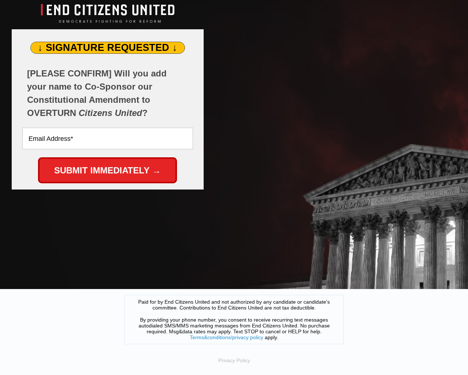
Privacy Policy (234, 360)
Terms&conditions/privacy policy (226, 337)
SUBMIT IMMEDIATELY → (107, 170)
